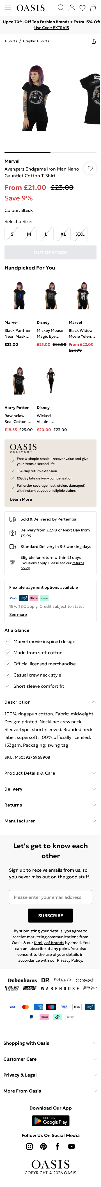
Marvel (12, 161)
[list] (50, 100)
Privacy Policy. (70, 960)
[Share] (94, 41)
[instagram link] (29, 1146)
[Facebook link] (57, 1146)
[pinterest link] (43, 1146)
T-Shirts (10, 41)
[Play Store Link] (51, 1120)
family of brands (49, 942)
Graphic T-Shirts (36, 41)
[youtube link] (71, 1146)
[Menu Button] (7, 7)
